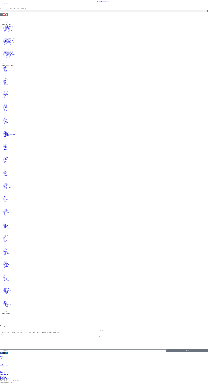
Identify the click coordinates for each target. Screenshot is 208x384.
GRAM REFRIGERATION (7, 164)
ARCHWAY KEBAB (7, 77)
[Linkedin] (6, 353)
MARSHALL (6, 210)
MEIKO (5, 214)
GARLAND (5, 159)
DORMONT (6, 125)
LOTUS (5, 201)
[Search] (207, 11)
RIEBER (5, 250)
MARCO (5, 208)
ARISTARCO (6, 79)
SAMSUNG (6, 263)
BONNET (5, 96)
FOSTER (5, 155)
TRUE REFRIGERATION (7, 290)
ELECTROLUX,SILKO (7, 135)
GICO (5, 162)
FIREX (5, 151)
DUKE (5, 129)
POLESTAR (5, 240)
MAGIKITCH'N (6, 203)
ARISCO (5, 78)
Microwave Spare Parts (7, 41)
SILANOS (5, 272)
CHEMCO (5, 108)
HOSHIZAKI (6, 174)
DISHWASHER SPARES (7, 36)
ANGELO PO (6, 73)
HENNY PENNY (6, 171)
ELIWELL (5, 137)
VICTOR (5, 299)
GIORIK (5, 163)
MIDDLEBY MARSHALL (7, 221)
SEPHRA (5, 268)
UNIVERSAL (6, 292)
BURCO (5, 103)
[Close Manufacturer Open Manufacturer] (3, 63)
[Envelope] (4, 14)
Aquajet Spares (5, 314)
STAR (5, 277)
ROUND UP (6, 259)
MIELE (5, 222)
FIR (4, 150)
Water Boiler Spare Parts (8, 58)
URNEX (5, 295)
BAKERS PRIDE (6, 85)
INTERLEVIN (6, 184)
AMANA (5, 70)
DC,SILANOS (6, 121)
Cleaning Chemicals (7, 29)
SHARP (5, 269)
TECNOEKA (6, 286)
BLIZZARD (5, 93)
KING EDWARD (6, 189)
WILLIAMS (5, 303)
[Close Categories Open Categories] (7, 22)
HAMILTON (6, 168)
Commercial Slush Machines (8, 32)
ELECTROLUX (6, 133)
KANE (5, 186)
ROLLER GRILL (6, 255)
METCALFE (6, 220)
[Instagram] (4, 353)
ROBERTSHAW (6, 252)
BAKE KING (6, 84)
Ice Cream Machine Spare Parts (9, 38)
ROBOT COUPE (6, 253)
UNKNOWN (6, 293)
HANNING (5, 169)
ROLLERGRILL (6, 256)
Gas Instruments (6, 37)
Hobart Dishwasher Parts (24, 314)
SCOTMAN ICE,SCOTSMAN (8, 265)
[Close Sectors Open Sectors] (6, 311)
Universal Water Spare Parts (8, 56)
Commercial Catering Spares (14, 314)
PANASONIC (6, 235)
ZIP (4, 308)
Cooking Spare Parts (7, 33)
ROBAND (5, 251)
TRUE (5, 289)
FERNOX (5, 147)
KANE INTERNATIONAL (7, 187)
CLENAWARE (6, 111)
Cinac (5, 109)
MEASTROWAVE (6, 212)
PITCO (5, 238)
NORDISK (5, 230)
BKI (4, 92)
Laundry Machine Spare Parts (8, 40)
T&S (5, 282)
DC (4, 120)
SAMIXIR (5, 261)
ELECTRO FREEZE (6, 132)
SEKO (5, 267)
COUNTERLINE (6, 116)
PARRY (5, 236)
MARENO (5, 209)
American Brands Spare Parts (8, 26)
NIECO (5, 229)
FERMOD (5, 146)
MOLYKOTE (6, 225)
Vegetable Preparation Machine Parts (10, 57)
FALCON (5, 144)
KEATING (5, 188)
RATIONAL (5, 249)
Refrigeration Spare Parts (8, 45)
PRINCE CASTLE (6, 246)
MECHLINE (6, 213)
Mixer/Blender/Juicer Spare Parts (9, 42)
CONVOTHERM (6, 115)
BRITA (5, 99)
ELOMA (5, 138)
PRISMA (5, 247)
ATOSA (5, 82)
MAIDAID (5, 204)
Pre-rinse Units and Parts (8, 44)
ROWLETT (5, 260)
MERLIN (5, 215)
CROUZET (5, 117)
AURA (5, 83)
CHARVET (5, 106)
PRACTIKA (5, 243)
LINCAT (5, 197)
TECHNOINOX (6, 285)
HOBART (5, 172)
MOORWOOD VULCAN (7, 228)
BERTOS (5, 90)
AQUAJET (5, 76)
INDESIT (5, 178)
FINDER (5, 149)
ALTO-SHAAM (6, 69)
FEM (5, 145)
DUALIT (5, 128)
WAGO (5, 301)
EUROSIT (5, 141)
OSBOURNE (6, 234)
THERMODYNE (6, 288)
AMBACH (5, 71)
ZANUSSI (5, 307)
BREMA (5, 98)
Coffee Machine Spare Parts (8, 30)
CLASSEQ (5, 110)
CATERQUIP (6, 105)
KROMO (5, 190)
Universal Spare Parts (7, 55)
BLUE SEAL (6, 95)
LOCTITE (5, 200)
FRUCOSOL (6, 157)
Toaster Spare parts (7, 50)
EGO (5, 131)
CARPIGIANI (6, 104)
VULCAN (5, 300)
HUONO (5, 175)
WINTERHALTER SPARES (8, 304)
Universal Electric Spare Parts (8, 52)
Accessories (6, 25)
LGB (5, 196)
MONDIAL (5, 226)
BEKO (5, 89)
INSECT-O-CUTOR (7, 182)
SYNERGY (5, 281)
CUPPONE (5, 118)
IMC (5, 176)
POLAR (5, 239)
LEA (4, 195)
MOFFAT (5, 224)
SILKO (5, 273)
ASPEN (5, 81)
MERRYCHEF (6, 216)
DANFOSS (5, 119)
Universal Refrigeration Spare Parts (9, 54)
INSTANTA (5, 183)
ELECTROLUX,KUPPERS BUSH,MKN (9, 134)
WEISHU (5, 302)
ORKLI (5, 233)
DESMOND (6, 122)
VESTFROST (6, 298)
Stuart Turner (6, 279)
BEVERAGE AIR (6, 91)
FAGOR (5, 143)
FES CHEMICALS (6, 148)
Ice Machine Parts (7, 39)
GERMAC (5, 161)
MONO (5, 227)
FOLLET (5, 154)
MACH (5, 202)
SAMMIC (5, 262)
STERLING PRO (6, 278)
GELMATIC (6, 160)
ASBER (5, 80)
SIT (4, 275)
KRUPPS (5, 191)
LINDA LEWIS (6, 199)
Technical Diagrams (7, 49)
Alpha (5, 68)
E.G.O (5, 130)
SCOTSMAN (6, 266)
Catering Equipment (7, 28)
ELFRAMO (5, 136)
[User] (6, 14)
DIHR (5, 123)
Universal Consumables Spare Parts (9, 51)
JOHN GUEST (6, 185)
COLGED (5, 112)
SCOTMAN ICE (6, 264)
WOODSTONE (6, 306)
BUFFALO (5, 102)
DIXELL (5, 124)
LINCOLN (5, 198)
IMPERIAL (5, 177)
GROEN (5, 165)
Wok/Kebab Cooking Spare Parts (9, 59)
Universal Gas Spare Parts (8, 53)
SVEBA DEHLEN (6, 280)
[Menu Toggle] (0, 19)
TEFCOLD (5, 287)
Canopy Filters (6, 27)
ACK (5, 66)
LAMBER (5, 194)
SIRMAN (5, 274)
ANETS (5, 72)
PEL (4, 237)
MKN (5, 223)
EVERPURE (5, 142)
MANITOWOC (6, 207)
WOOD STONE (6, 305)
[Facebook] (1, 353)
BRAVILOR (5, 97)
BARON (5, 86)
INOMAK (5, 181)
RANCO (5, 248)
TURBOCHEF (6, 291)
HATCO (5, 170)
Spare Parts (6, 46)
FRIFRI (5, 156)
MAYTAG (5, 211)
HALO (5, 167)
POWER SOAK (6, 242)
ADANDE (5, 67)
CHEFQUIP (5, 107)
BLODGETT (6, 94)
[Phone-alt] (1, 14)
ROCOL (5, 254)
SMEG (5, 276)
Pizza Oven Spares (7, 43)
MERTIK (5, 217)
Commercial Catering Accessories (9, 31)
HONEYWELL (6, 173)
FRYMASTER (6, 158)
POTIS (5, 241)
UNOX (5, 294)
